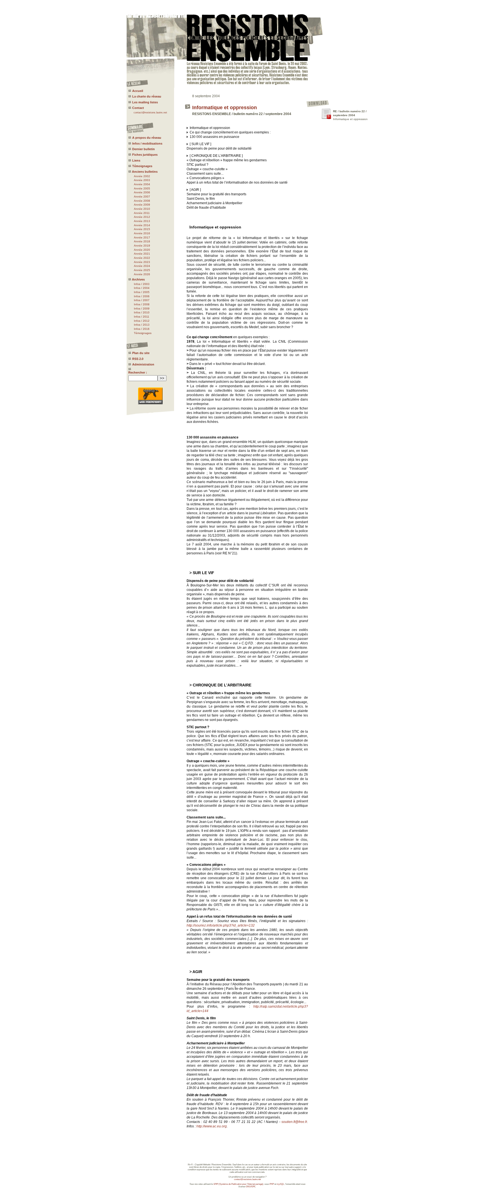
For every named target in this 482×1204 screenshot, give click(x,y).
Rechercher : (137, 372)
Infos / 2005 (142, 292)
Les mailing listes (145, 102)
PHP (271, 1184)
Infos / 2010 (142, 312)
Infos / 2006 (142, 296)
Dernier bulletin (143, 149)
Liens (136, 160)
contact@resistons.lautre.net (150, 112)
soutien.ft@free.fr (294, 1122)
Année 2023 (142, 262)
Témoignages (142, 166)
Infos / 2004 (142, 287)
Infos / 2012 (142, 320)
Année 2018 (142, 241)
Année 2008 (142, 200)
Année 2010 (142, 208)
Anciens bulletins (145, 171)
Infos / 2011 (141, 316)
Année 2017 (142, 237)
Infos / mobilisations (147, 143)
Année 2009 (142, 204)
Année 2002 (142, 176)
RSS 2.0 (137, 358)
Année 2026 (142, 274)
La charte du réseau (146, 96)
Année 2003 (142, 180)
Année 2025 (142, 270)
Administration (143, 364)
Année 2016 (142, 233)
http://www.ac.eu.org (211, 1126)
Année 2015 (142, 229)
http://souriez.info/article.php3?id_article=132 (221, 925)
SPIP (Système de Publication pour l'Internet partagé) (238, 1184)
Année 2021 (142, 253)
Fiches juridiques (145, 154)
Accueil (137, 90)
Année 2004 (142, 184)
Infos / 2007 (142, 300)
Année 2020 (142, 249)
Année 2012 (142, 216)
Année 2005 (142, 188)
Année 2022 (142, 257)
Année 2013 (142, 221)
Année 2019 (142, 245)
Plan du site (141, 353)
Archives (138, 279)
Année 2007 (142, 196)
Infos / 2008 (142, 304)
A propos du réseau (146, 137)
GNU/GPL (251, 1186)
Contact (138, 107)
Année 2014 (142, 225)
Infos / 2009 (142, 308)
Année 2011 (142, 213)
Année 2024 (142, 265)
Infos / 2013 (142, 324)
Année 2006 (142, 192)
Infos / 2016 (142, 328)
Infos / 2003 (142, 284)
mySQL (280, 1184)
